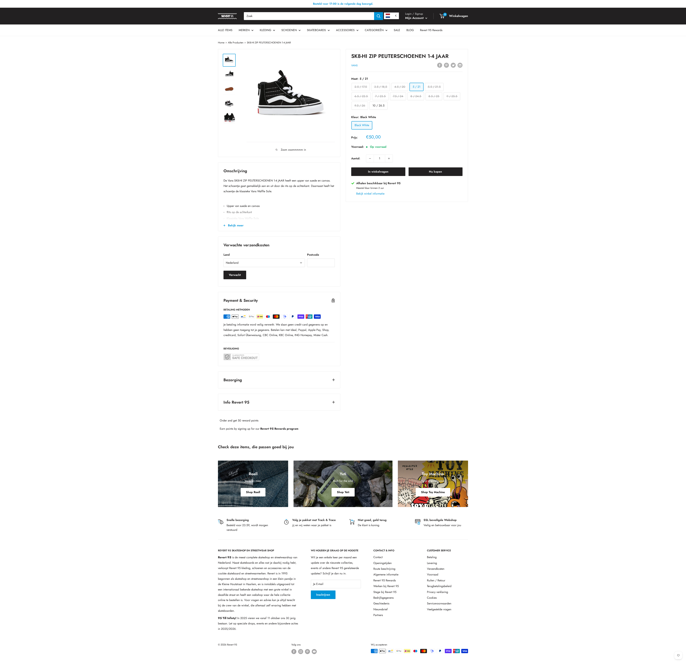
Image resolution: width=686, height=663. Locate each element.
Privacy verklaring (437, 592)
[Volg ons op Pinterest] (307, 651)
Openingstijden (382, 563)
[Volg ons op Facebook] (293, 651)
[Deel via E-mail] (460, 65)
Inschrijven (323, 595)
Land (226, 255)
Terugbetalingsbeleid (439, 586)
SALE (397, 30)
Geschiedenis (381, 603)
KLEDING (265, 30)
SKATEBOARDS (316, 30)
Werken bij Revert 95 (386, 586)
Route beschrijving (384, 569)
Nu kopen (435, 172)
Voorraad (432, 574)
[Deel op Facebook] (439, 65)
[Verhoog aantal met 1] (389, 158)
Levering (432, 563)
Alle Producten (235, 42)
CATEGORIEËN (374, 30)
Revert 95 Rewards (431, 30)
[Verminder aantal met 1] (370, 158)
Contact (378, 557)
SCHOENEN (289, 30)
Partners (378, 615)
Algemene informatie (385, 574)
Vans (354, 65)
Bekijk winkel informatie (370, 194)
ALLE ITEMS (225, 30)
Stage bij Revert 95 (384, 592)
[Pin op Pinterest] (446, 65)
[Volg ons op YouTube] (314, 651)
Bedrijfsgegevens (383, 598)
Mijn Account (414, 18)
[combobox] (309, 16)
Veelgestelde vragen (439, 609)
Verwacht (235, 275)
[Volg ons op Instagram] (300, 651)
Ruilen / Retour (436, 580)
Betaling (432, 557)
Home (221, 42)
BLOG (410, 30)
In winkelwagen (378, 172)
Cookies (432, 598)
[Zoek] (378, 16)
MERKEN (244, 30)
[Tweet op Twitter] (453, 65)
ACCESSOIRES (345, 30)
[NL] (391, 16)
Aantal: (355, 158)
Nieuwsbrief (380, 609)
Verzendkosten (435, 569)
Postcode (313, 255)
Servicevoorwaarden (439, 603)
